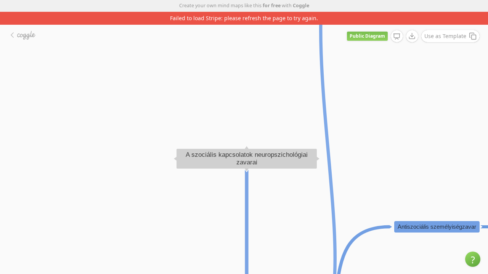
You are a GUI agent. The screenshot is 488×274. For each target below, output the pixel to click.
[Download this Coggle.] (412, 36)
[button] (472, 259)
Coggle (301, 5)
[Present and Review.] (397, 36)
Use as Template (445, 36)
